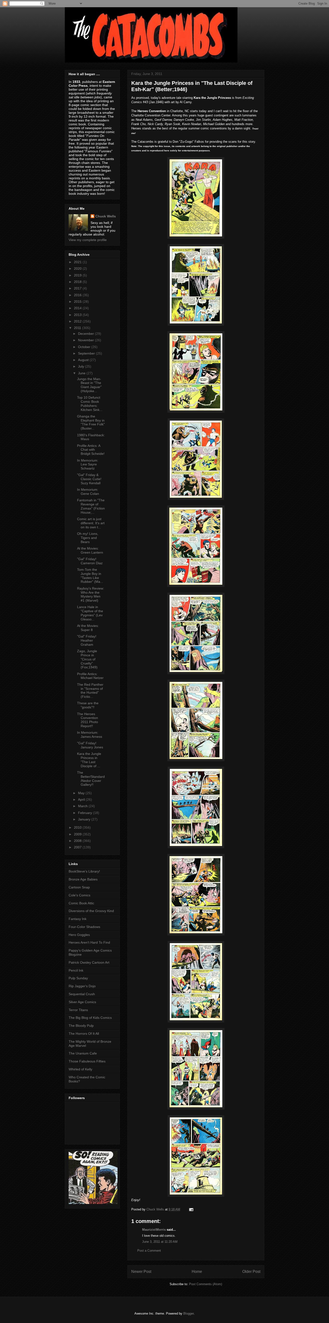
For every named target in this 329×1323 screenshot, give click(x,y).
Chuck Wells (105, 216)
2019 (78, 275)
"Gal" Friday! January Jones (90, 745)
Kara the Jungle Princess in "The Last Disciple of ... (89, 760)
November (86, 340)
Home (197, 1271)
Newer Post (141, 1271)
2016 (78, 295)
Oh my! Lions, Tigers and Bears (87, 538)
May (82, 793)
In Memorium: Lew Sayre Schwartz (87, 464)
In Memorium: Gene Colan (88, 492)
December (86, 334)
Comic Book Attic (81, 903)
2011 (78, 328)
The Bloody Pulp (81, 1026)
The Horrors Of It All (84, 1033)
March (83, 806)
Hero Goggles (79, 935)
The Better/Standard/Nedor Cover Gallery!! (91, 778)
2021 (78, 262)
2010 (78, 827)
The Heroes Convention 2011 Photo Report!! (87, 720)
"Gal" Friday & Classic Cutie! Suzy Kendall (89, 479)
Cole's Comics (79, 895)
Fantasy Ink (77, 919)
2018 (78, 282)
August (84, 360)
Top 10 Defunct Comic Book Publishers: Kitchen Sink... (89, 403)
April (82, 799)
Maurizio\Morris (154, 1229)
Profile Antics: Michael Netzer (90, 676)
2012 (78, 321)
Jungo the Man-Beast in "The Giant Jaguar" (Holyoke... (89, 385)
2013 (78, 315)
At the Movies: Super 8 (88, 628)
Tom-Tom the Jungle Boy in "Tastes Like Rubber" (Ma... (90, 576)
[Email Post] (190, 1209)
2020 (78, 268)
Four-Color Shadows (84, 927)
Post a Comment (149, 1250)
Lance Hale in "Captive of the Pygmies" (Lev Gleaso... (90, 613)
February (85, 813)
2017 (78, 288)
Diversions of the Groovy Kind (91, 911)
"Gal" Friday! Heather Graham (86, 640)
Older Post (251, 1271)
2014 (78, 308)
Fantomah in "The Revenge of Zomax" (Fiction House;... (91, 506)
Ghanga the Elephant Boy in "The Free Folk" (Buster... (91, 422)
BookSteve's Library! (84, 871)
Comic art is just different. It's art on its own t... (91, 523)
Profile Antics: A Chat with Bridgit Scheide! (91, 450)
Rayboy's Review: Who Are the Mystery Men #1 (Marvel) (90, 594)
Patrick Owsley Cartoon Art (89, 962)
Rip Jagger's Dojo (82, 986)
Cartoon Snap (79, 887)
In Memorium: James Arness (89, 735)
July (81, 366)
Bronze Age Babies (83, 879)
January (84, 819)
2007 (78, 847)
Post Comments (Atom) (205, 1284)
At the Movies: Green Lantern (90, 550)
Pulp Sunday (78, 978)
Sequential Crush (82, 994)
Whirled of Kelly (80, 1069)
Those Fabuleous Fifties (87, 1061)
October (84, 347)
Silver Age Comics (82, 1002)
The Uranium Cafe (83, 1053)
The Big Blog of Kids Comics (90, 1018)
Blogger (188, 1313)
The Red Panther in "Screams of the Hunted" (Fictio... (90, 690)
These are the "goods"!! (88, 705)
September (87, 353)
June (82, 373)
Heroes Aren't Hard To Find (89, 942)
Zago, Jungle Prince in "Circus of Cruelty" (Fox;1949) (87, 659)
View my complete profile (88, 240)
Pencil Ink (76, 970)
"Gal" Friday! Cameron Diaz (90, 561)
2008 (78, 841)
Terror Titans (78, 1010)
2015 (78, 301)
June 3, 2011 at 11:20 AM (160, 1241)
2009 (78, 834)
